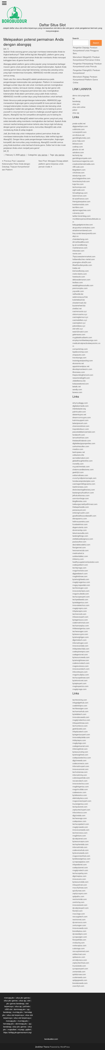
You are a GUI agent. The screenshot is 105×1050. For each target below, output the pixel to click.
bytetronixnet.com (79, 680)
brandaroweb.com (80, 983)
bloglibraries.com (79, 501)
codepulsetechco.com (81, 757)
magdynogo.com (79, 689)
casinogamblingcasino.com (83, 484)
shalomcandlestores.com (83, 469)
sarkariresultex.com (80, 446)
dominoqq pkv (20, 1009)
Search (75, 38)
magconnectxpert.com (81, 801)
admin (22, 155)
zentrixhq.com (78, 902)
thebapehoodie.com (80, 507)
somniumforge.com (80, 498)
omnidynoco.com (79, 960)
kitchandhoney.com (80, 271)
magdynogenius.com (81, 582)
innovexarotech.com (81, 669)
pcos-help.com (78, 141)
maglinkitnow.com (79, 576)
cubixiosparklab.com (81, 778)
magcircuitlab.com (80, 789)
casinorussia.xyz (79, 311)
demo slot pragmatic (81, 95)
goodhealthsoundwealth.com (84, 516)
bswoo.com (77, 392)
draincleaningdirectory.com (83, 489)
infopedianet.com (79, 864)
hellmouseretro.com (80, 521)
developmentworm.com (82, 369)
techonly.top (77, 155)
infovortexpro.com (80, 672)
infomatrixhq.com (79, 775)
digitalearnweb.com (80, 406)
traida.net (76, 268)
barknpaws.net (78, 452)
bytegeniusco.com (80, 620)
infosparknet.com (79, 885)
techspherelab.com (80, 844)
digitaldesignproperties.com (83, 443)
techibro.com (77, 207)
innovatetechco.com (80, 605)
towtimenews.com (80, 487)
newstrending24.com (81, 378)
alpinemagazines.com (81, 210)
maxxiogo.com (78, 914)
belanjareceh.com (79, 423)
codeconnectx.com (80, 763)
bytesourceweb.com (81, 657)
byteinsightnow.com (80, 660)
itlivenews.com (78, 372)
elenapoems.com (79, 518)
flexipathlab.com (79, 939)
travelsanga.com (79, 357)
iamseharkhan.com (80, 437)
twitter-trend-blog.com (81, 216)
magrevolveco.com (80, 666)
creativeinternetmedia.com (83, 164)
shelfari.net (77, 308)
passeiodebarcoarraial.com (83, 432)
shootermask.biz (79, 303)
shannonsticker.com (80, 426)
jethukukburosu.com (81, 495)
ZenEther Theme (42, 1047)
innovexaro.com (79, 879)
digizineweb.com (79, 760)
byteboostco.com (79, 795)
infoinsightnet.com (80, 749)
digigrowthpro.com (80, 126)
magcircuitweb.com (80, 594)
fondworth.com (78, 435)
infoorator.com (78, 250)
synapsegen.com (79, 937)
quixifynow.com (78, 890)
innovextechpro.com (81, 591)
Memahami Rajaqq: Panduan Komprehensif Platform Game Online (85, 80)
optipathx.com (78, 896)
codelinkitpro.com (79, 705)
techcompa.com (79, 187)
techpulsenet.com (79, 807)
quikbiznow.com (79, 974)
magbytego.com (79, 743)
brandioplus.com (79, 931)
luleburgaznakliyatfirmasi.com (84, 504)
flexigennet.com (79, 547)
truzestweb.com (79, 966)
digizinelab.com (78, 815)
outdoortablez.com (80, 556)
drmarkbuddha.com (80, 242)
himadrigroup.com (80, 193)
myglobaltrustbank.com (82, 337)
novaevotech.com (79, 781)
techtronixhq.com (79, 700)
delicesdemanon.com (81, 279)
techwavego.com (79, 818)
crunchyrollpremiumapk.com (84, 478)
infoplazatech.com (80, 731)
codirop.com (77, 146)
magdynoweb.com (80, 827)
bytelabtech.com (79, 714)
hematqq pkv (8, 1024)
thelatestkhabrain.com (81, 440)
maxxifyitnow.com (80, 887)
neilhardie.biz (77, 294)
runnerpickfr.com (79, 132)
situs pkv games (23, 998)
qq (73, 98)
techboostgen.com (80, 708)
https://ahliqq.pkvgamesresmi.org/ (17, 1032)
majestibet (12, 1029)
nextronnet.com (79, 919)
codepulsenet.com (80, 867)
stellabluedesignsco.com (82, 539)
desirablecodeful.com (81, 544)
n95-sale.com (78, 167)
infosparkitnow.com (80, 723)
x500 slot (8, 1009)
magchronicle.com (80, 570)
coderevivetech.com (81, 663)
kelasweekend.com (80, 383)
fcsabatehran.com (80, 524)
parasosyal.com (79, 510)
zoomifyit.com (78, 986)
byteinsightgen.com (80, 637)
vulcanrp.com (78, 213)
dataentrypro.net (79, 414)
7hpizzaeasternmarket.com (83, 256)
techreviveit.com (79, 614)
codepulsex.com (79, 821)
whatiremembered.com (82, 230)
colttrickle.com (78, 129)
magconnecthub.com (81, 856)
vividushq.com (78, 942)
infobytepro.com (79, 740)
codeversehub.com (80, 850)
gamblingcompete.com (82, 158)
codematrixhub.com (80, 622)
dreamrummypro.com (81, 417)
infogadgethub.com (80, 702)
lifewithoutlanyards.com (82, 265)
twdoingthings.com (80, 536)
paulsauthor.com (79, 541)
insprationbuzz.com (80, 429)
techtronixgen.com (80, 588)
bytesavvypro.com (80, 634)
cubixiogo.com (78, 948)
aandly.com (77, 389)
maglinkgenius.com (80, 786)
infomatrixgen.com (80, 643)
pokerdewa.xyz (78, 326)
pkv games (42, 155)
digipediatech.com (80, 573)
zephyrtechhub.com (80, 963)
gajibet (28, 1029)
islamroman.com (79, 196)
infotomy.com (78, 559)
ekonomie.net (78, 363)
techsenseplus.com (80, 625)
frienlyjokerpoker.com (81, 201)
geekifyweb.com (79, 729)
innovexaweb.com (80, 928)
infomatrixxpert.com (80, 766)
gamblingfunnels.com (81, 138)
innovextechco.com (80, 783)
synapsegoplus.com (80, 862)
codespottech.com (80, 565)
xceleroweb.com (79, 977)
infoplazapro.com (79, 611)
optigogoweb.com (79, 980)
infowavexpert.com (80, 617)
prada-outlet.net (78, 123)
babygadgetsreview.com (82, 224)
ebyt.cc (75, 236)
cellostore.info (78, 455)
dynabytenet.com (79, 838)
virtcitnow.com (78, 172)
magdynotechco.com (81, 720)
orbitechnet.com (79, 954)
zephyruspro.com (79, 893)
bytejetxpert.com (79, 683)
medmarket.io (78, 553)
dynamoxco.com (79, 922)
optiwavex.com (78, 957)
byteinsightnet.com (80, 754)
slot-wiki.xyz (77, 328)
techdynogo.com (79, 568)
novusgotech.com (79, 916)
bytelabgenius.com (80, 602)
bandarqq (76, 101)
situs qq (75, 113)
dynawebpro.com (79, 934)
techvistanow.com (80, 772)
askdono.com (78, 152)
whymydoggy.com (80, 403)
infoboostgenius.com (81, 628)
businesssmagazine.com (82, 161)
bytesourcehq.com (80, 752)
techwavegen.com (80, 631)
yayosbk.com (78, 291)
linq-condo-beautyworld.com (84, 233)
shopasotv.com (78, 355)
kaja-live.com (78, 184)
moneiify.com (78, 463)
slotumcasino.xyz (79, 314)
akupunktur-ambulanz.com (83, 227)
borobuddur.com (51, 1039)
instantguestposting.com (82, 360)
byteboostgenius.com (81, 859)
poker (74, 110)
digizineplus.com (79, 876)
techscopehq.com (79, 873)
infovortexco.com (79, 812)
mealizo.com (77, 449)
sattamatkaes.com (80, 475)
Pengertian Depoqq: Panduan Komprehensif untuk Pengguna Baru (86, 50)
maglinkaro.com (79, 835)
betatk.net (76, 386)
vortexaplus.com (79, 945)
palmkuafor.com (79, 411)
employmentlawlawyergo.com (84, 340)
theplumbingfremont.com (82, 375)
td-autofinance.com (80, 198)
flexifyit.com (77, 911)
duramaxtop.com (79, 530)
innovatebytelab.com (81, 737)
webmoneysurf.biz (80, 297)
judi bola (26, 1006)
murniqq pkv (18, 1012)
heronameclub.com (80, 550)
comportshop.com (80, 349)
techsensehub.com (80, 711)
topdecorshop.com (80, 352)
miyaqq (21, 1029)
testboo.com (77, 282)
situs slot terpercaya (15, 1015)
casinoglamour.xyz (80, 317)
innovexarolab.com (80, 646)
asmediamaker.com (80, 458)
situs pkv (76, 104)
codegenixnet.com (80, 654)
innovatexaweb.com (80, 717)
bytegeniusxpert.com (81, 734)
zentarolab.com (78, 971)
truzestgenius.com (80, 804)
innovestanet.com (79, 905)
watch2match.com (80, 331)
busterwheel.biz (79, 305)
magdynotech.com (80, 870)
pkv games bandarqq (15, 1003)
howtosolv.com (78, 276)
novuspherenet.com (80, 951)
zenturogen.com (79, 925)
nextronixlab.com (79, 899)
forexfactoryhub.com (81, 181)
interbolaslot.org (79, 409)
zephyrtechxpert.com (81, 809)
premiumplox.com (80, 288)
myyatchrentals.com (81, 466)
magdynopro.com (79, 608)
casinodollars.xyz (79, 320)
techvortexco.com (80, 726)
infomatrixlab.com (79, 847)
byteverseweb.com (80, 853)
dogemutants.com (80, 527)
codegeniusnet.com (80, 746)
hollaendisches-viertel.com (83, 259)
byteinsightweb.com (80, 579)
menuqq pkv (9, 998)
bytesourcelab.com (80, 882)
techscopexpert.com (81, 596)
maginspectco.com (80, 686)
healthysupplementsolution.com (85, 562)
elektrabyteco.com (80, 798)
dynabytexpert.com (80, 908)
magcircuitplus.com (80, 674)
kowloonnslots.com (80, 204)
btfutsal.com (77, 143)
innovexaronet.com (80, 769)
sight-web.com (78, 190)
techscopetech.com (80, 824)
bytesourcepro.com (80, 841)
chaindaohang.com (80, 239)
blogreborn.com (79, 170)
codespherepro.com (80, 651)
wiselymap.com (79, 175)
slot (28, 1000)
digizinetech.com (79, 640)
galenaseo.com (78, 334)
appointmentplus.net (80, 366)
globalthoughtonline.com (82, 461)
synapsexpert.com (80, 968)
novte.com (76, 253)
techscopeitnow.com (81, 677)
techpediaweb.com (80, 599)
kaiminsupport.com (80, 420)
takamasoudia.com (80, 533)
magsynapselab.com (81, 585)
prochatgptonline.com (81, 178)
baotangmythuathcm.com (83, 492)
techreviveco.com (79, 833)
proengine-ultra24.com (81, 262)
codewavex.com (79, 792)
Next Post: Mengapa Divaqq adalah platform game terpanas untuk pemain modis (53, 164)
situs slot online (78, 107)
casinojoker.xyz (79, 323)
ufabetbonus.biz (79, 381)
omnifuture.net (78, 135)
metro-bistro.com (79, 274)
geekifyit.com (78, 472)
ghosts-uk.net (78, 149)
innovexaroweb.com (80, 830)
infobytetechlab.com (80, 648)
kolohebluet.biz (78, 300)
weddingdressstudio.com (82, 285)
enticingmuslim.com (80, 513)
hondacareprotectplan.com (83, 481)
